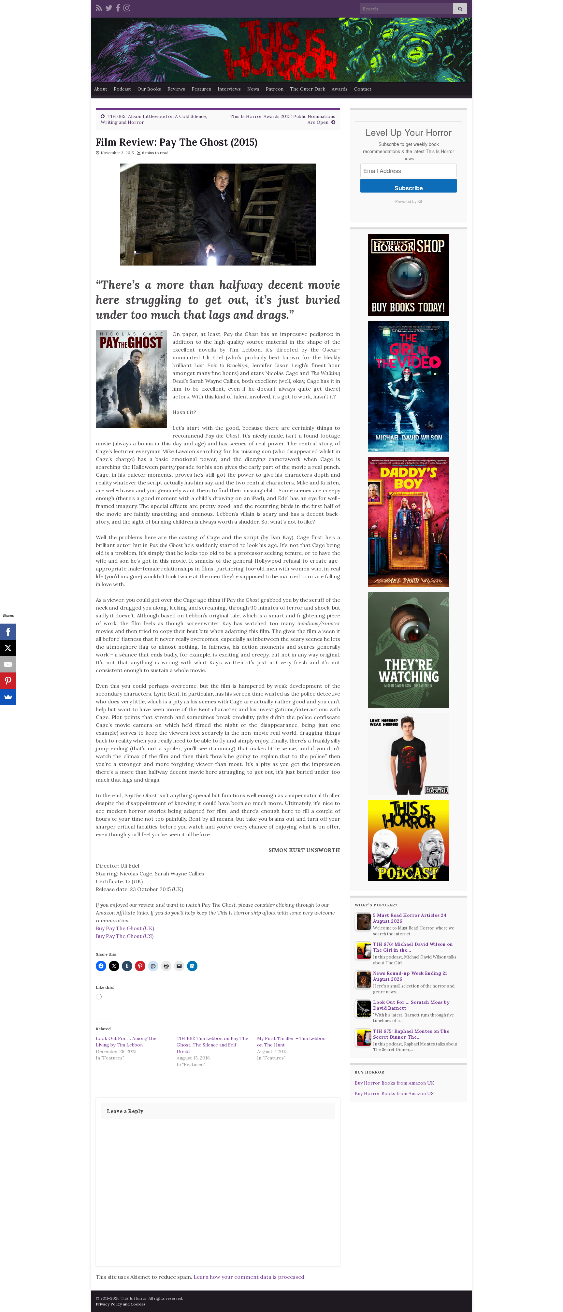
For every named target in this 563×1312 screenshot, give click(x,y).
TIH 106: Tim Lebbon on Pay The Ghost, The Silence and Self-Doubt (212, 1044)
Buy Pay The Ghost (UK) (125, 928)
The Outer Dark (307, 89)
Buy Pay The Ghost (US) (124, 936)
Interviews (229, 89)
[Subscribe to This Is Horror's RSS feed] (99, 7)
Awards (340, 89)
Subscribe (409, 188)
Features (201, 89)
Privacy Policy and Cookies (121, 1304)
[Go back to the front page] (281, 50)
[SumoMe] (8, 697)
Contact (362, 89)
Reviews (176, 89)
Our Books (149, 89)
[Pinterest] (8, 680)
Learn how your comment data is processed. (250, 1277)
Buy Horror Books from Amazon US (394, 1093)
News (253, 89)
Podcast (122, 89)
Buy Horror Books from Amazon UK (394, 1083)
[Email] (8, 664)
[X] (8, 648)
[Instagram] (126, 7)
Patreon (274, 89)
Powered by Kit (408, 201)
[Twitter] (108, 7)
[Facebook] (118, 7)
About (100, 89)
